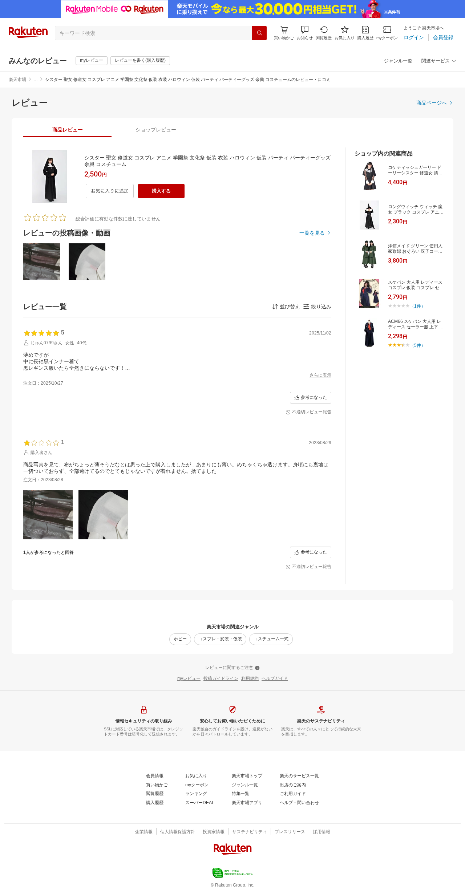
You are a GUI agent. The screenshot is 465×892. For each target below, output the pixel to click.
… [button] (35, 79)
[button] (305, 32)
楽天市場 (17, 79)
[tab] (67, 129)
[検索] (259, 33)
